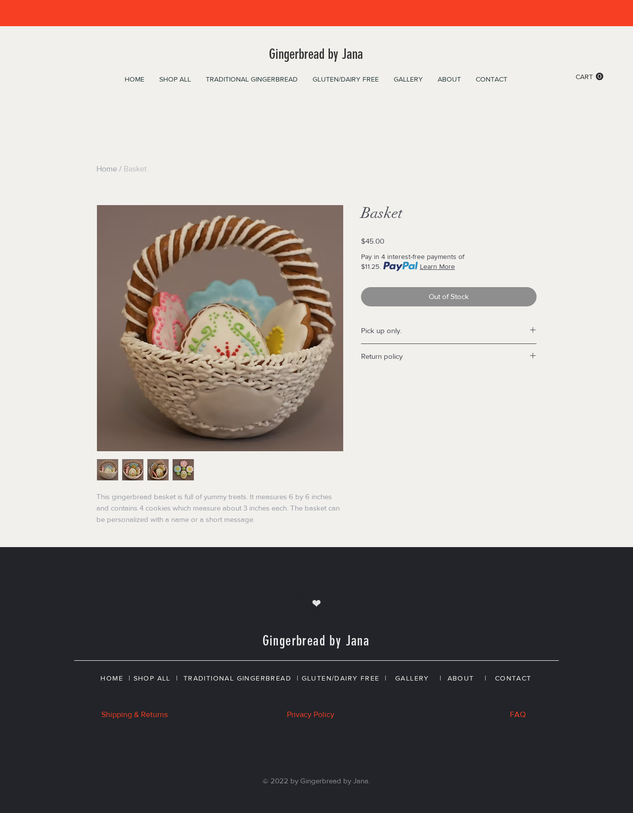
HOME (111, 678)
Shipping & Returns (134, 714)
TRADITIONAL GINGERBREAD (237, 678)
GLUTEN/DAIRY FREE (341, 678)
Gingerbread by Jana (316, 54)
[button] (589, 77)
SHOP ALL (152, 678)
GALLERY (412, 678)
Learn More (437, 266)
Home (106, 169)
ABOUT (461, 678)
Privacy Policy (310, 714)
